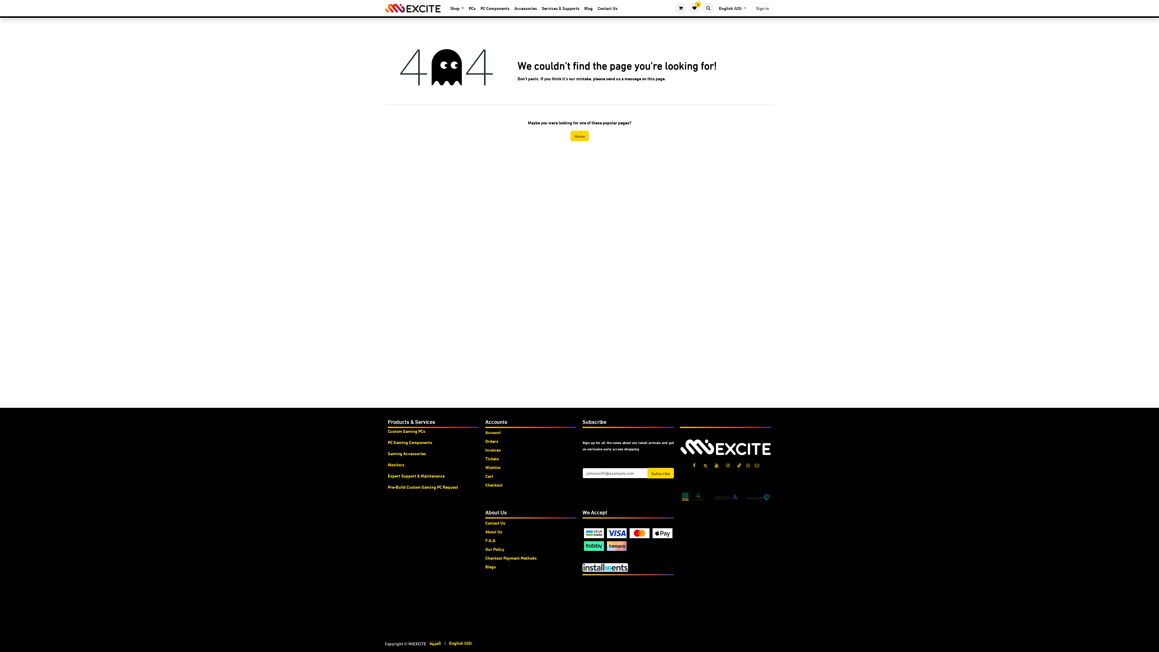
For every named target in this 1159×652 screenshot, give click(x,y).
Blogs (490, 566)
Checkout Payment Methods (511, 558)
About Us (493, 531)
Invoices (493, 450)
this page (656, 78)
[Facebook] (694, 465)
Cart (489, 476)
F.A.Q (490, 540)
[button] (708, 8)
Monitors (396, 464)
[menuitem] (457, 8)
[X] (705, 465)
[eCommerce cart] (680, 8)
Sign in (762, 8)
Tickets (492, 458)
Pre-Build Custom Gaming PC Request (423, 487)
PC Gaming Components (410, 442)
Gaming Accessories (407, 453)
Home (579, 136)
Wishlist (493, 467)
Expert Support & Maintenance (416, 476)
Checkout (494, 485)
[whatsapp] (748, 465)
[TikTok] (739, 465)
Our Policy (494, 549)
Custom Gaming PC (405, 431)
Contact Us (495, 523)
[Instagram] (728, 465)
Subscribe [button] (660, 473)
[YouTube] (716, 465)
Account (493, 432)
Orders (491, 441)
